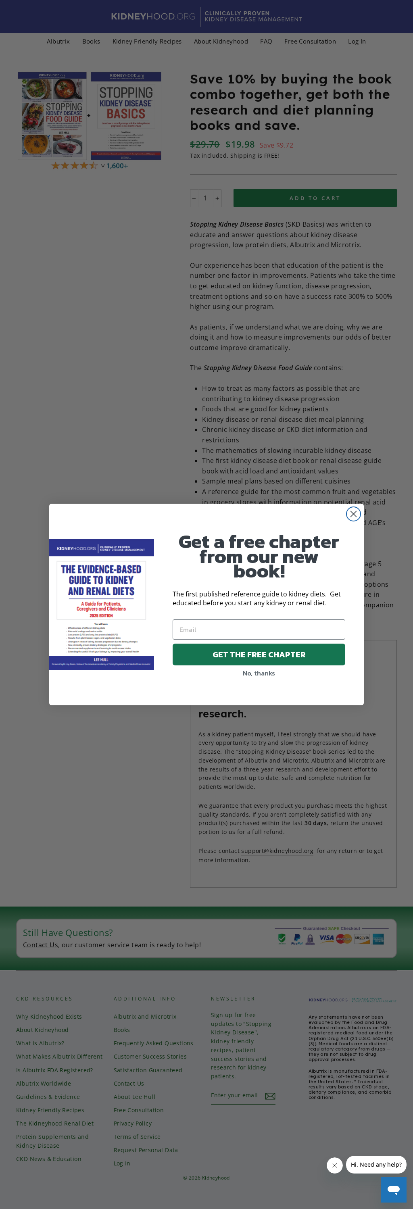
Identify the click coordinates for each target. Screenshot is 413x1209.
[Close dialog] (353, 514)
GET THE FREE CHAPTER (259, 654)
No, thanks (259, 673)
